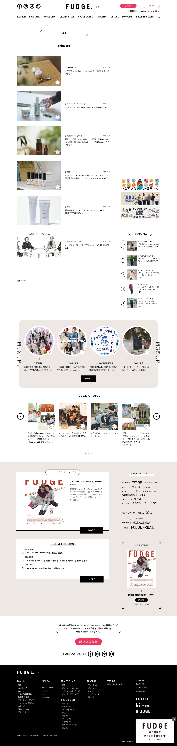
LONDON (46, 697)
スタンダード (23, 706)
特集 (19, 685)
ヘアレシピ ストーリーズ (71, 691)
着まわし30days (128, 512)
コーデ (127, 518)
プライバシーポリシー (49, 735)
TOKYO (45, 691)
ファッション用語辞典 (26, 703)
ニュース (21, 691)
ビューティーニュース (70, 688)
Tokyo (125, 528)
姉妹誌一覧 (140, 684)
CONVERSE (146, 487)
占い (137, 491)
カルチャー (66, 704)
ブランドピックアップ (26, 700)
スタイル (146, 491)
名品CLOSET (22, 688)
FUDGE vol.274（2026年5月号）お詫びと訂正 (44, 552)
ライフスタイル (67, 707)
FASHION (21, 16)
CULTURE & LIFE (85, 16)
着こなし (145, 512)
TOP (18, 281)
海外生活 (91, 697)
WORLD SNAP (49, 16)
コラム (64, 713)
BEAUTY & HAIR (67, 16)
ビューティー (93, 688)
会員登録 (128, 6)
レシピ (90, 691)
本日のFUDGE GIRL (151, 482)
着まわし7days (23, 709)
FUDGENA (101, 16)
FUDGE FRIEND (142, 527)
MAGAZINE (127, 16)
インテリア (127, 491)
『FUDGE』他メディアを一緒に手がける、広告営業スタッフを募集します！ (56, 560)
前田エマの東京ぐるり (70, 725)
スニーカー (139, 519)
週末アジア (66, 716)
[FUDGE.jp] (82, 6)
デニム (143, 494)
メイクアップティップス (70, 694)
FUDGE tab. (34, 16)
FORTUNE (114, 16)
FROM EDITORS (141, 688)
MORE (91, 530)
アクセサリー (23, 712)
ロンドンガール (132, 499)
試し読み (141, 600)
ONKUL (155, 492)
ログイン (151, 6)
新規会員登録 (88, 642)
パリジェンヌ (131, 487)
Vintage (137, 482)
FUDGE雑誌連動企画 (129, 495)
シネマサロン (67, 722)
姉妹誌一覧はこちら (141, 604)
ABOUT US (21, 735)
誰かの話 (65, 728)
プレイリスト (67, 719)
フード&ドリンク (68, 710)
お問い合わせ (33, 735)
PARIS (45, 694)
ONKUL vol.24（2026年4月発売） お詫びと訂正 (44, 568)
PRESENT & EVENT (145, 16)
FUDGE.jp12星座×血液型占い (137, 522)
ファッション (93, 685)
